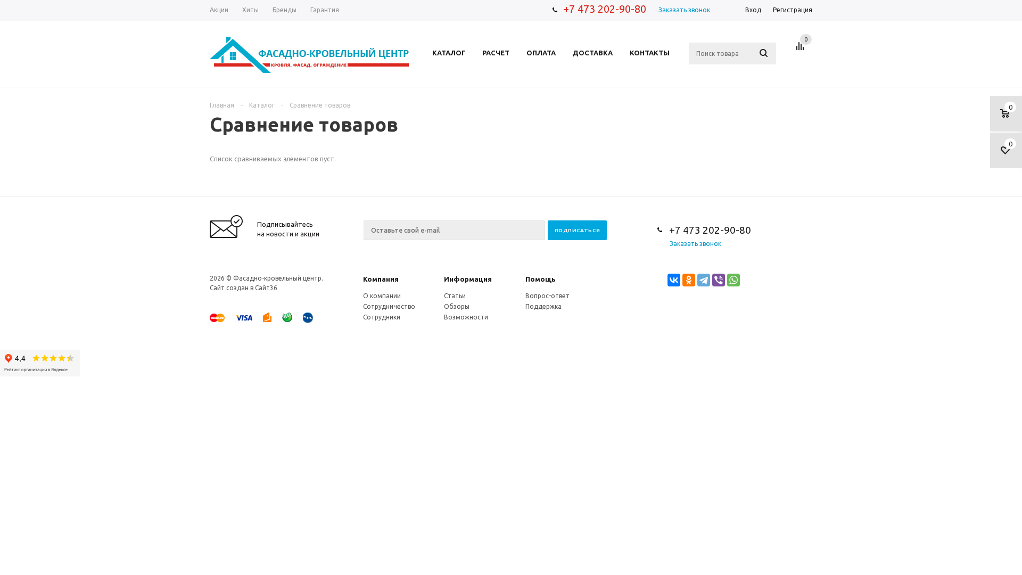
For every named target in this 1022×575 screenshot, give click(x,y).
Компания (381, 279)
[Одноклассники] (688, 280)
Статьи (455, 295)
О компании (382, 295)
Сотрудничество (389, 306)
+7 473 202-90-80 (604, 9)
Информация (468, 279)
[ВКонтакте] (673, 280)
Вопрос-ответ (547, 295)
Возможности (466, 317)
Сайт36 (266, 287)
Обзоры (456, 306)
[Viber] (718, 280)
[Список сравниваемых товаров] (801, 50)
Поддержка (543, 306)
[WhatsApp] (733, 280)
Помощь (540, 279)
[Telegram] (703, 280)
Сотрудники (381, 317)
